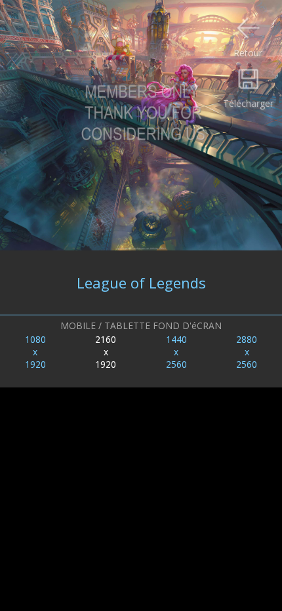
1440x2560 (176, 351)
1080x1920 (35, 351)
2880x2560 (246, 351)
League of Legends (141, 282)
